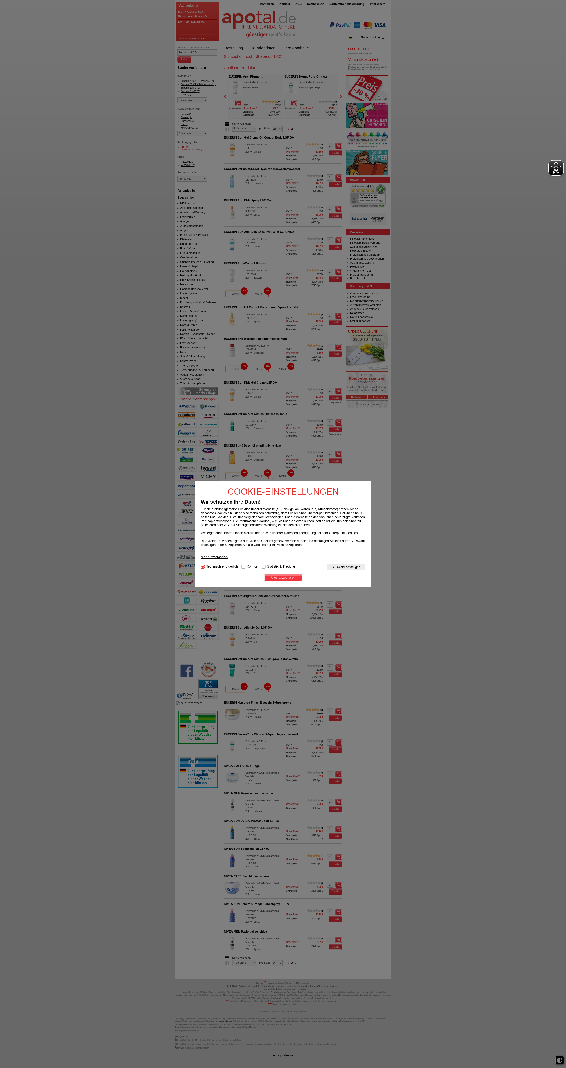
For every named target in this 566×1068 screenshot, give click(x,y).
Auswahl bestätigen (346, 567)
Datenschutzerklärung (300, 533)
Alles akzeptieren (283, 577)
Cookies (352, 533)
